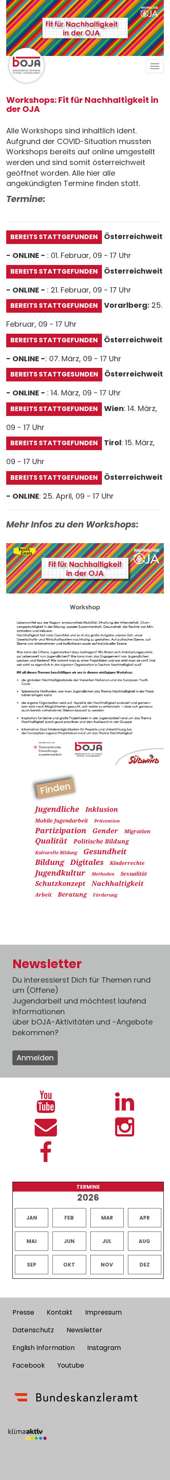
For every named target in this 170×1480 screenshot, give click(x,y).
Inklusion (101, 809)
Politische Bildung (101, 841)
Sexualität (133, 873)
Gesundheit (105, 851)
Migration (137, 831)
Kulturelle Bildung (56, 852)
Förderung (105, 895)
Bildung (49, 862)
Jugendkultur (60, 873)
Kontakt (60, 1312)
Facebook (28, 1365)
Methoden (103, 874)
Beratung (72, 894)
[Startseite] (27, 65)
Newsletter (84, 1330)
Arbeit (43, 894)
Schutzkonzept (60, 883)
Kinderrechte (127, 863)
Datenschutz (33, 1330)
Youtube (70, 1365)
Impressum (103, 1312)
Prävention (107, 821)
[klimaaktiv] (27, 1434)
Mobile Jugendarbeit (61, 820)
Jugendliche (57, 809)
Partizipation (60, 830)
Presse (23, 1312)
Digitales (87, 862)
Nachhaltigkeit (118, 883)
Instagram (104, 1347)
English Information (43, 1347)
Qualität (51, 841)
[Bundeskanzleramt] (76, 1397)
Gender (105, 830)
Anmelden (35, 1057)
